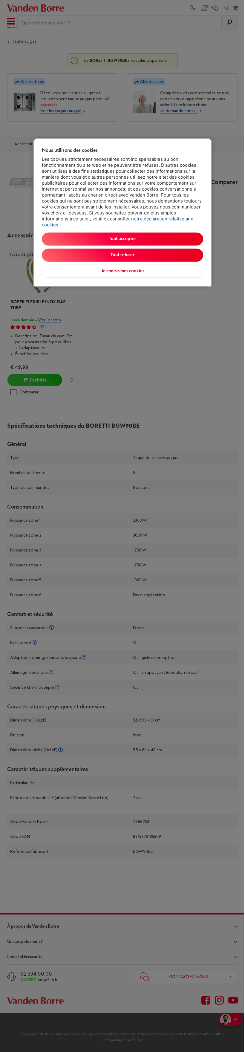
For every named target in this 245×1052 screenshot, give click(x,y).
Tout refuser (122, 255)
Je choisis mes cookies (122, 271)
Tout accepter (122, 239)
